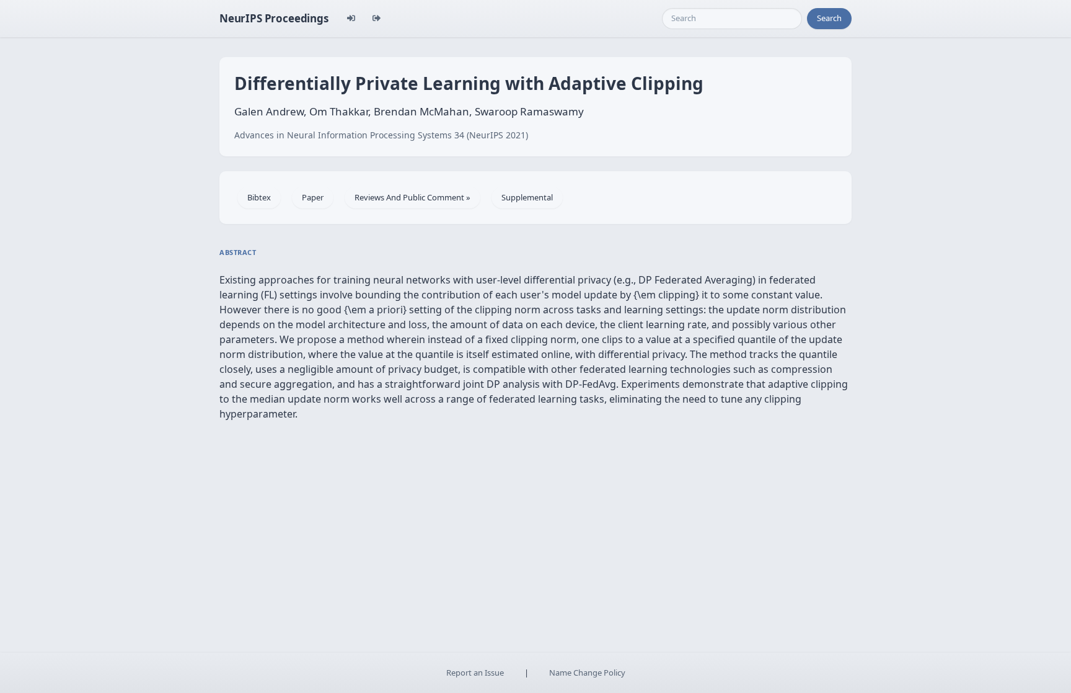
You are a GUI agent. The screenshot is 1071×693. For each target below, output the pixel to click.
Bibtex (259, 197)
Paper (313, 197)
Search (829, 18)
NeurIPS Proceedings (273, 18)
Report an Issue (475, 672)
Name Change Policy (587, 672)
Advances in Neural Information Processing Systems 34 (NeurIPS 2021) (381, 135)
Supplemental (527, 197)
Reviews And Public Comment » (412, 197)
